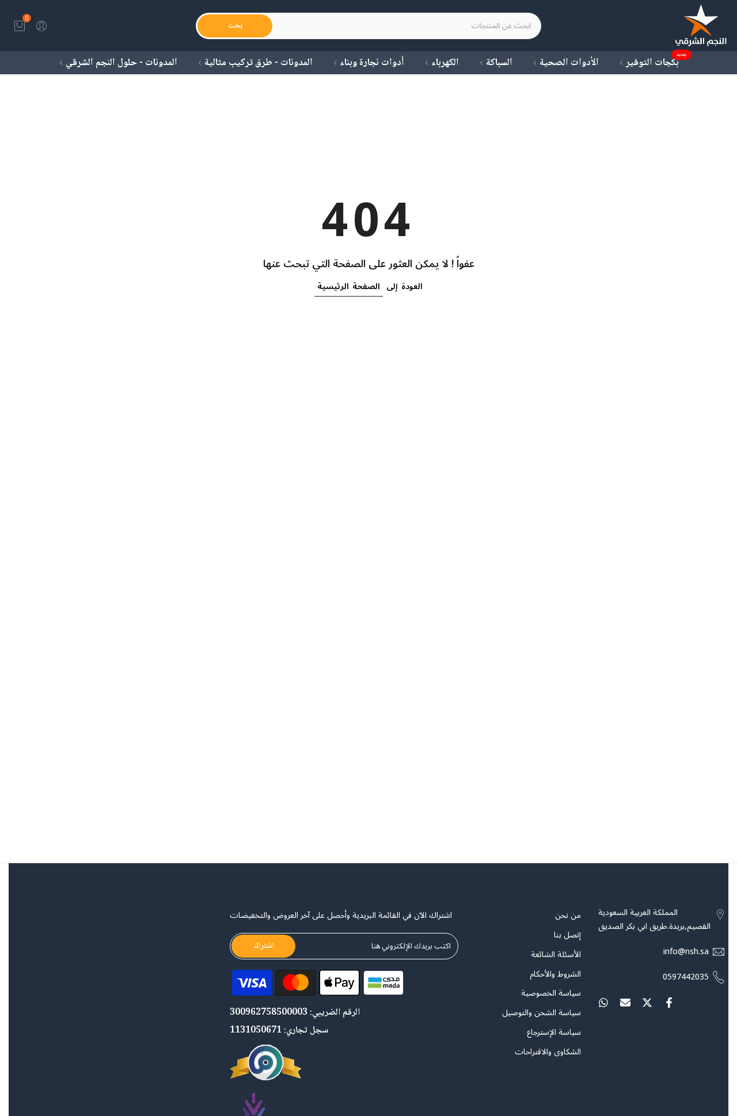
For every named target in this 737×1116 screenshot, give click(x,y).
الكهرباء (445, 63)
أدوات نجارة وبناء (372, 63)
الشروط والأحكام (555, 974)
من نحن (568, 915)
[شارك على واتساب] (603, 1002)
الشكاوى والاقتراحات (548, 1052)
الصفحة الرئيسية (348, 286)
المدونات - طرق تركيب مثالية (258, 63)
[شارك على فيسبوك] (669, 1002)
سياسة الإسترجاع (554, 1032)
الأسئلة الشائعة (556, 955)
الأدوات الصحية (569, 63)
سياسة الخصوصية (551, 993)
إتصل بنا (567, 935)
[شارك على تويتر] (647, 1002)
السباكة (499, 63)
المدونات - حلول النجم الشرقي (121, 63)
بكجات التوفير (656, 63)
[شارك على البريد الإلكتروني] (625, 1002)
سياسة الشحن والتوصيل (541, 1013)
